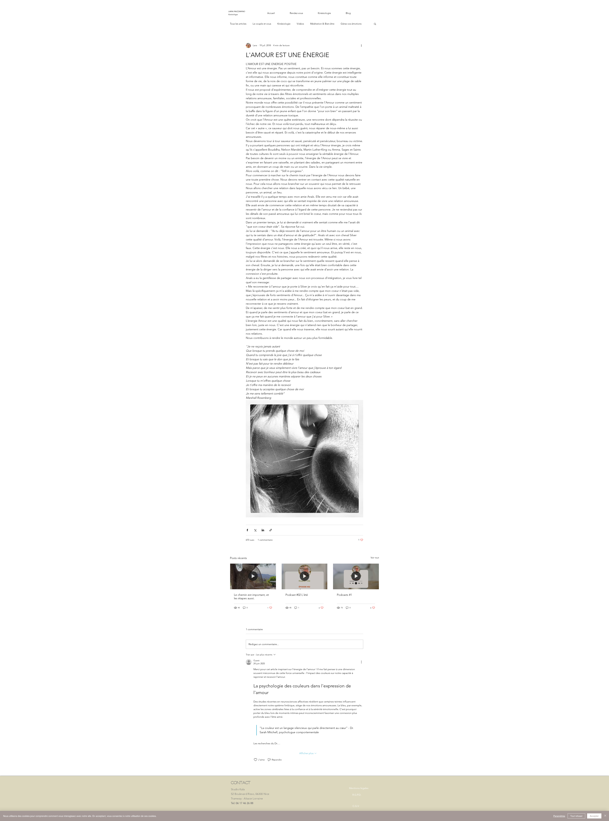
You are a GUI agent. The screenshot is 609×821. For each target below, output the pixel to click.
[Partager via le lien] (270, 530)
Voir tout (375, 557)
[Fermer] (605, 815)
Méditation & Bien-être (322, 23)
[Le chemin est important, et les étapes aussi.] (253, 576)
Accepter (594, 816)
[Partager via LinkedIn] (262, 530)
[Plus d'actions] (361, 45)
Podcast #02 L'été (296, 595)
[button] (375, 24)
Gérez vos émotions (351, 23)
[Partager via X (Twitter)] (255, 530)
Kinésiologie (283, 23)
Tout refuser (576, 816)
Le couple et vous (262, 23)
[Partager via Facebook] (247, 530)
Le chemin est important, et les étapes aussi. (251, 596)
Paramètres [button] (559, 816)
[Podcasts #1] (356, 576)
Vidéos (300, 23)
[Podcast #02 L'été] (304, 576)
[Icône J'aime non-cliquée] (255, 760)
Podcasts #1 (344, 595)
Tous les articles (238, 23)
